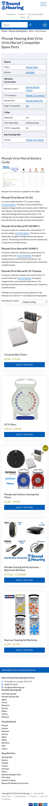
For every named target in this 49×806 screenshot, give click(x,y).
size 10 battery (24, 255)
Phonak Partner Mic (34, 100)
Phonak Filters (32, 67)
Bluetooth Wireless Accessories (15, 783)
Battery (5, 760)
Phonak (5, 725)
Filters (4, 771)
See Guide (30, 72)
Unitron (5, 714)
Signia (4, 699)
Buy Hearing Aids (35, 14)
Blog (23, 17)
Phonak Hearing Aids (18, 31)
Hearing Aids (7, 757)
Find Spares (11, 14)
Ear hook (5, 769)
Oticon (4, 702)
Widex (4, 711)
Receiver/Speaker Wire (11, 774)
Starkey (5, 708)
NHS (3, 746)
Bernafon (5, 705)
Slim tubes (6, 777)
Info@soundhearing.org (14, 687)
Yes (27, 105)
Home (4, 31)
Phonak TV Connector (35, 95)
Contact (21, 14)
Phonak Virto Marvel (35, 140)
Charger (5, 763)
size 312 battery (9, 204)
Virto (31, 31)
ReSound (5, 717)
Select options (24, 364)
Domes (5, 766)
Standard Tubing (8, 780)
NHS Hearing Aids (9, 694)
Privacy (33, 796)
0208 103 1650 (11, 684)
